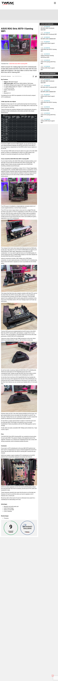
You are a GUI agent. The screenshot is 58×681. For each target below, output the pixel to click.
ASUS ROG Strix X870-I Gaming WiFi (18, 63)
